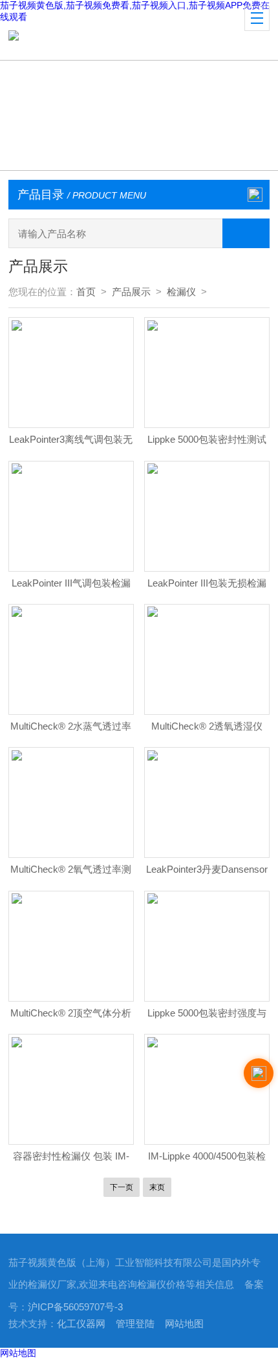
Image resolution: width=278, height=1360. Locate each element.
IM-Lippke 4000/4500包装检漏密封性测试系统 (207, 1160)
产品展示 (131, 292)
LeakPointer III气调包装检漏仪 (71, 587)
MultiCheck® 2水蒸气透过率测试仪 (70, 730)
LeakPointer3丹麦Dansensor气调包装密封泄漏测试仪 (207, 873)
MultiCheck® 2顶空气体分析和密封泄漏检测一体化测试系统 (70, 1016)
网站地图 (184, 1324)
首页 (86, 292)
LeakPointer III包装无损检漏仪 (206, 587)
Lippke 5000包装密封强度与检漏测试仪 (206, 1016)
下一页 (121, 1187)
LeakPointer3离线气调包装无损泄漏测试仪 (71, 443)
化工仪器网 (81, 1324)
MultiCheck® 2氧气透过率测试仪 (70, 873)
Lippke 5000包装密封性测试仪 (206, 443)
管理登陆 (135, 1324)
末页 (157, 1187)
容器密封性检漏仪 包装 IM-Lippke (71, 1160)
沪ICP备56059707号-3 (75, 1307)
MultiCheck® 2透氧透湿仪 (206, 726)
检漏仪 (181, 292)
